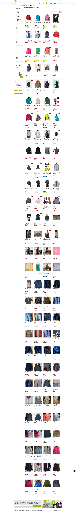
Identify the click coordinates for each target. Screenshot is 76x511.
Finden (21, 77)
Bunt (40, 273)
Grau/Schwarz (26, 157)
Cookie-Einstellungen (34, 510)
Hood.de (17, 1)
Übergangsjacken (19, 19)
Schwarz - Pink (38, 156)
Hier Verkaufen (18, 80)
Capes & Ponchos (19, 10)
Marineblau (30, 156)
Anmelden (37, 505)
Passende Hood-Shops (19, 81)
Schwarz (28, 156)
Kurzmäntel (18, 12)
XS (55, 24)
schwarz (46, 207)
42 (47, 223)
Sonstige (18, 22)
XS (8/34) (57, 107)
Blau (36, 273)
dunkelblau (49, 207)
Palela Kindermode (18, 85)
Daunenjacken (18, 11)
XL (29, 90)
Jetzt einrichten (19, 93)
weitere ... (31, 24)
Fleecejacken (18, 13)
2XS (36, 173)
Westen (17, 20)
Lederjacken (18, 14)
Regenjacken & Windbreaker (18, 17)
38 (45, 223)
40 (46, 223)
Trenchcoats (18, 18)
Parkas (17, 15)
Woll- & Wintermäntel (19, 21)
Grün (38, 273)
